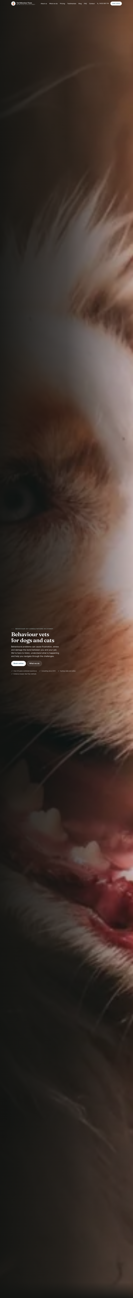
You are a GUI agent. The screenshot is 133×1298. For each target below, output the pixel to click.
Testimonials (71, 3)
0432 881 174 (104, 3)
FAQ (85, 3)
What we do (53, 3)
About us (44, 3)
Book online (116, 3)
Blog (80, 3)
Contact (92, 3)
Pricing (62, 3)
